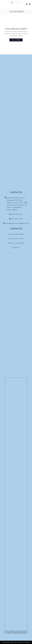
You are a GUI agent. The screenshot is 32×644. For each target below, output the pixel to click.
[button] (2, 5)
